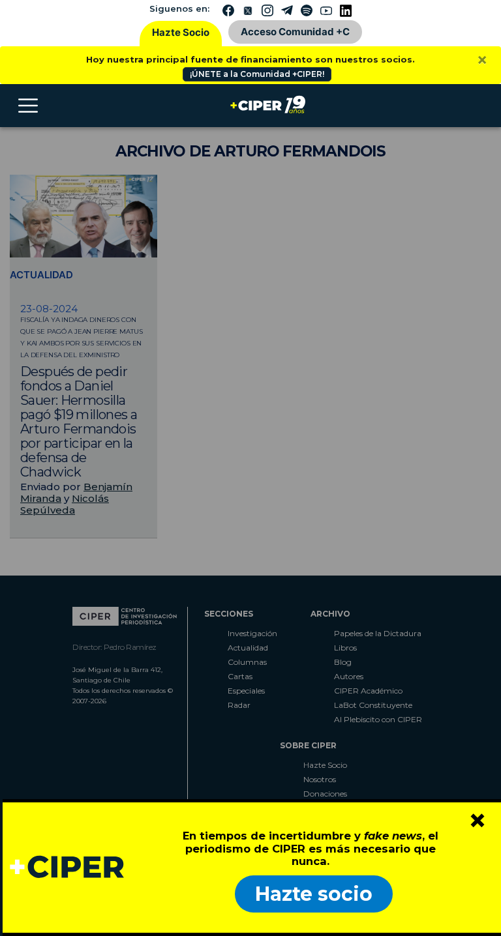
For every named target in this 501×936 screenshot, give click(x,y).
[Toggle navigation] (28, 105)
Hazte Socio (180, 32)
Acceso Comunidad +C (295, 31)
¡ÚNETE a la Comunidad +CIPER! (257, 74)
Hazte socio (313, 894)
